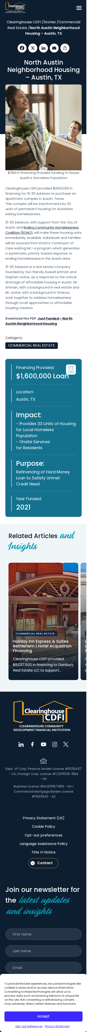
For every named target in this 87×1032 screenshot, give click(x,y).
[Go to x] (65, 744)
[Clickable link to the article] (43, 621)
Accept (43, 1016)
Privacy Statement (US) (43, 818)
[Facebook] (22, 48)
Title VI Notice (43, 852)
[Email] (54, 48)
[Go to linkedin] (21, 744)
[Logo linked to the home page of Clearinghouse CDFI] (15, 7)
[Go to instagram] (54, 744)
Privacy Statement (57, 1026)
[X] (32, 48)
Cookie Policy (43, 826)
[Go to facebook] (32, 744)
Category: (14, 337)
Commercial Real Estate (31, 345)
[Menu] (79, 8)
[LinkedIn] (43, 48)
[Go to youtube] (43, 744)
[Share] (65, 48)
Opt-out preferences (29, 1026)
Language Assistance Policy (44, 843)
